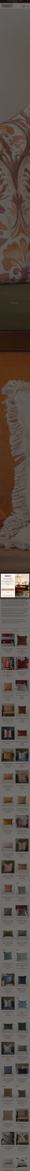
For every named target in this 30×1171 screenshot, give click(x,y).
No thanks (8, 592)
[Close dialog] (28, 574)
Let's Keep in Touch (8, 589)
